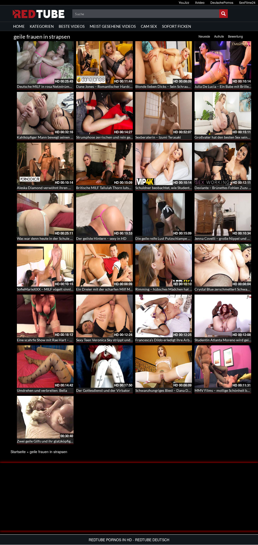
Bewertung (235, 36)
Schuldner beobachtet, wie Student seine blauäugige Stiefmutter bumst (190, 188)
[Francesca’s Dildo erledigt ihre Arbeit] (163, 316)
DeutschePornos (221, 2)
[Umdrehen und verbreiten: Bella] (45, 366)
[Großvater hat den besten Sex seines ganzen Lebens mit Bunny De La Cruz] (223, 113)
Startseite (18, 451)
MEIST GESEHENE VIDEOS (113, 26)
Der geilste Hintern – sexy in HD (101, 238)
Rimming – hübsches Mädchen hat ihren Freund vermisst (179, 289)
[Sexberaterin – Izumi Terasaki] (163, 113)
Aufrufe (219, 36)
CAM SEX (149, 26)
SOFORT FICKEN (176, 26)
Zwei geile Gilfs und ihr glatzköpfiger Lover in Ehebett (58, 441)
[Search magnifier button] (223, 13)
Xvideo (200, 2)
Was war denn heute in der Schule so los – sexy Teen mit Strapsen (67, 238)
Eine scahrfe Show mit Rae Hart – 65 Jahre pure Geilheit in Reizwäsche (72, 340)
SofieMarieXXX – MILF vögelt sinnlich (46, 289)
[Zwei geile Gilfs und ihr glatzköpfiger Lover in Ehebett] (45, 417)
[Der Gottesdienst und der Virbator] (104, 366)
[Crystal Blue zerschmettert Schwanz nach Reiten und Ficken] (223, 265)
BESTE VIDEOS (72, 26)
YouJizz (184, 2)
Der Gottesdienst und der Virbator (103, 390)
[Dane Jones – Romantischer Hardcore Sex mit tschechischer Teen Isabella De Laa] (104, 62)
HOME (19, 26)
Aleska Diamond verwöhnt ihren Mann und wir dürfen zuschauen (68, 188)
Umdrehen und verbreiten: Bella (42, 390)
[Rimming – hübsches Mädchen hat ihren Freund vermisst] (163, 265)
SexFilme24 (247, 2)
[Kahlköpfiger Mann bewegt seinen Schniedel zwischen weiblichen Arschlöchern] (45, 113)
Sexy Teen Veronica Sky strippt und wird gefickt (112, 340)
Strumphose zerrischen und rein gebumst (108, 137)
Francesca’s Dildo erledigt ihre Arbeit (164, 340)
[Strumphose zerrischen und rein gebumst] (104, 113)
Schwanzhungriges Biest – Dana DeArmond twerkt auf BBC (181, 390)
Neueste (204, 36)
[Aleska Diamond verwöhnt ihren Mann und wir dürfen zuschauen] (45, 164)
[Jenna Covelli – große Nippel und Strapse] (223, 214)
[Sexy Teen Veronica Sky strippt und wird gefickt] (104, 316)
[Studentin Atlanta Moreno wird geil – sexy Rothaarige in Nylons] (223, 316)
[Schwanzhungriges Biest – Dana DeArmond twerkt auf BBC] (163, 366)
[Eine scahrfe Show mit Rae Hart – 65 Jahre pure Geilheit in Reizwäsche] (45, 316)
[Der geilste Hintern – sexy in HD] (104, 214)
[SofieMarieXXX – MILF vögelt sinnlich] (45, 265)
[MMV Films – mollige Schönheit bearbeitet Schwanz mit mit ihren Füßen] (223, 366)
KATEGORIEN (42, 26)
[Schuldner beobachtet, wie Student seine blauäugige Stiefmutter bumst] (163, 164)
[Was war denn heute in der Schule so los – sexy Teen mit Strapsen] (45, 214)
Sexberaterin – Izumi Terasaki (158, 137)
